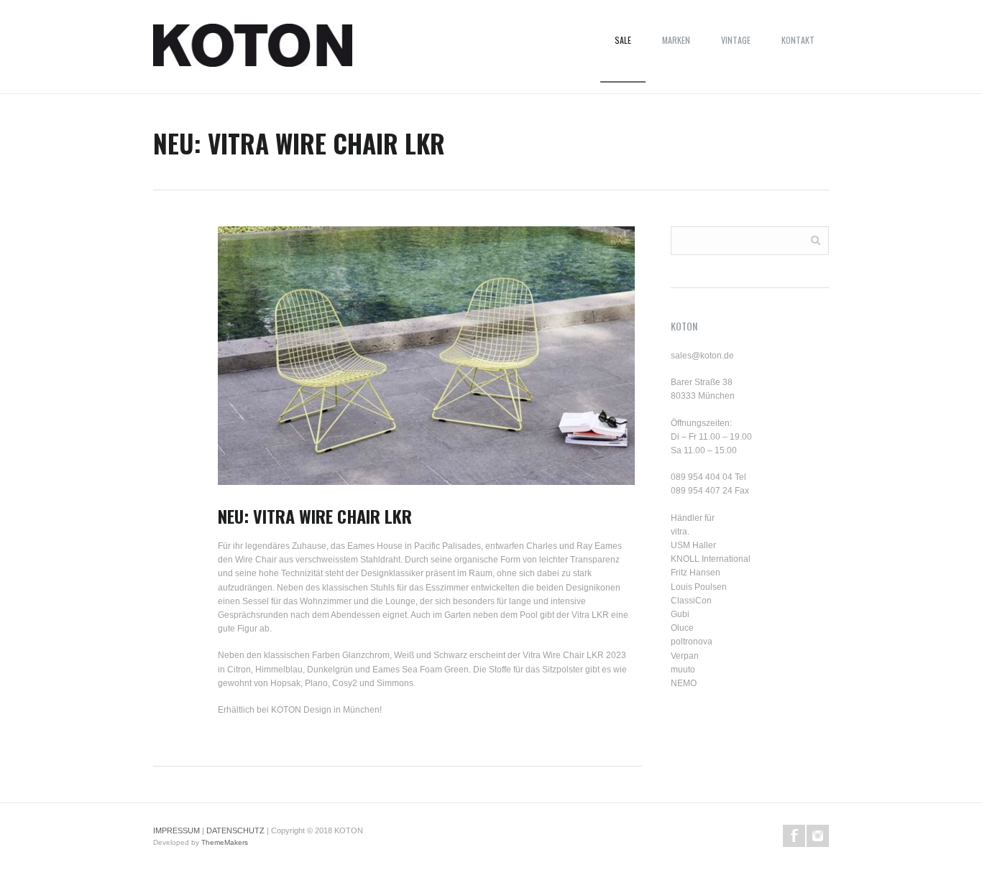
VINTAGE (736, 40)
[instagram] (818, 836)
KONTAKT (797, 40)
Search (815, 239)
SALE (623, 40)
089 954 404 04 (702, 477)
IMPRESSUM (176, 830)
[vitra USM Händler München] (252, 50)
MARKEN (676, 40)
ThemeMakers (224, 842)
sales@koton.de (702, 356)
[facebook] (794, 836)
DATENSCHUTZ (235, 830)
